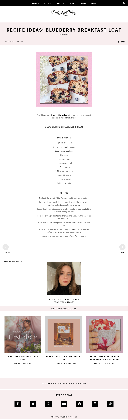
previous (5, 252)
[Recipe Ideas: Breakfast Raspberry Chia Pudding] (104, 334)
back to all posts (13, 42)
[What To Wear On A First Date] (22, 334)
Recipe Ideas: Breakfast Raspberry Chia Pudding (105, 358)
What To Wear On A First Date (23, 358)
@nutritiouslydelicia (62, 115)
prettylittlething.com (68, 383)
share (122, 42)
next (123, 252)
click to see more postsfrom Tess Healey (64, 300)
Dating (83, 3)
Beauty (47, 3)
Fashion (35, 3)
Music (72, 3)
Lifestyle (60, 3)
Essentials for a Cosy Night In (64, 358)
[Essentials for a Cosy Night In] (63, 334)
